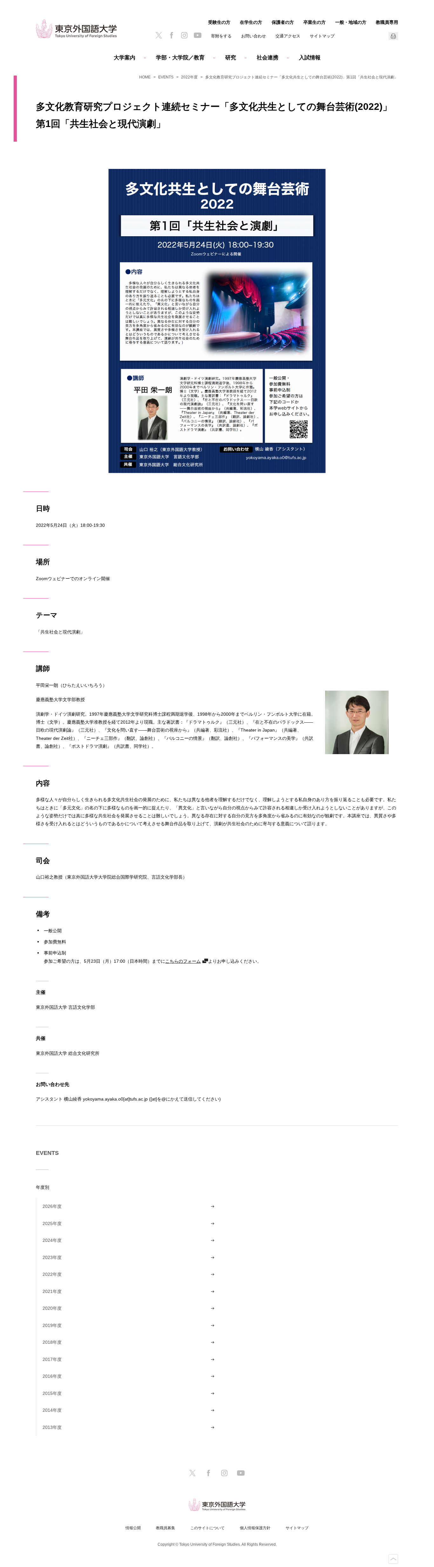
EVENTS (165, 77)
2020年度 (52, 1308)
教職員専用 (387, 22)
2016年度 (52, 1376)
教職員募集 (165, 1528)
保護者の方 (283, 22)
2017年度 (52, 1359)
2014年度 (52, 1410)
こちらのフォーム (183, 961)
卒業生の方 (314, 22)
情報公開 (133, 1528)
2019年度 (52, 1325)
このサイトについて (207, 1528)
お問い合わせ (253, 36)
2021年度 (52, 1291)
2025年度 (52, 1223)
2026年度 (52, 1206)
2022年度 (189, 77)
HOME (145, 77)
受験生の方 (219, 22)
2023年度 (52, 1257)
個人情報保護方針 (255, 1528)
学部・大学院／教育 (180, 58)
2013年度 (52, 1427)
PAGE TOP (393, 1559)
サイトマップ (322, 36)
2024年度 (52, 1240)
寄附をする (221, 36)
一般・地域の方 (350, 22)
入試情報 (310, 58)
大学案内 (124, 58)
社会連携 (267, 58)
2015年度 (52, 1393)
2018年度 (52, 1342)
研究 (230, 58)
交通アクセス (287, 36)
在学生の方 (251, 22)
